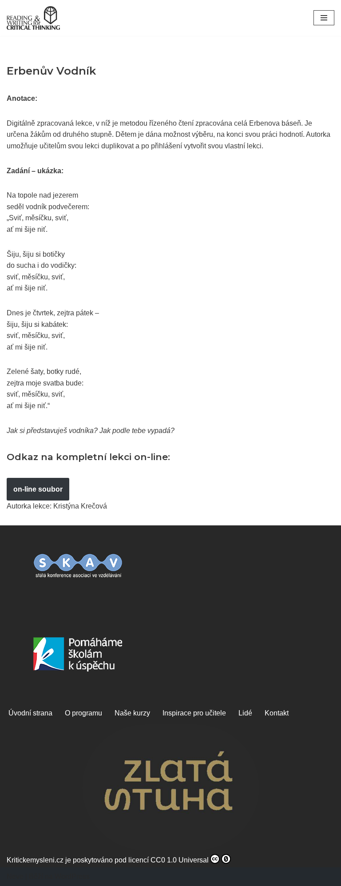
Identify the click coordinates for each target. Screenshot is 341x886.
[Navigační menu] (323, 17)
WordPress (72, 876)
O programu (83, 713)
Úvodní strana (30, 713)
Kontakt (277, 713)
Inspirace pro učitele (194, 713)
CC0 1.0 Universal (180, 860)
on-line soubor (38, 489)
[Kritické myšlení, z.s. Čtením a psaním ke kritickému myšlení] (33, 18)
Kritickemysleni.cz (35, 860)
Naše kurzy (132, 713)
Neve (15, 876)
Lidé (245, 713)
